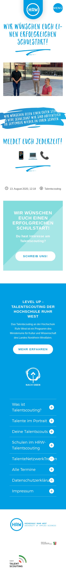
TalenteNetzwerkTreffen (33, 458)
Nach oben (33, 376)
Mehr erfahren (33, 349)
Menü (58, 8)
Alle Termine (24, 469)
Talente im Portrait (29, 420)
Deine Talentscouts (30, 431)
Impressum (22, 491)
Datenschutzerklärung (33, 480)
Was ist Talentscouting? (26, 407)
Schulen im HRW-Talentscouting (29, 445)
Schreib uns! (35, 256)
